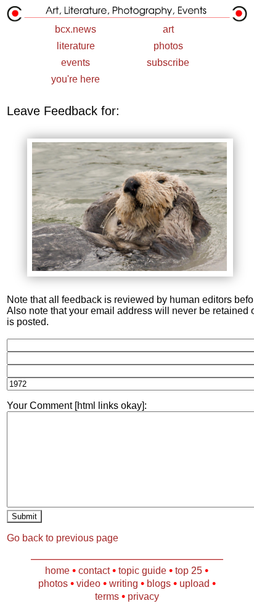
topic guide (142, 570)
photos (168, 46)
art (168, 29)
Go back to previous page (62, 538)
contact (94, 570)
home (57, 570)
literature (76, 46)
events (75, 62)
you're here (75, 79)
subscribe (168, 62)
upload (194, 583)
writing (123, 583)
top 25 (188, 570)
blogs (159, 583)
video (88, 583)
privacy (143, 596)
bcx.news (75, 29)
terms (107, 596)
